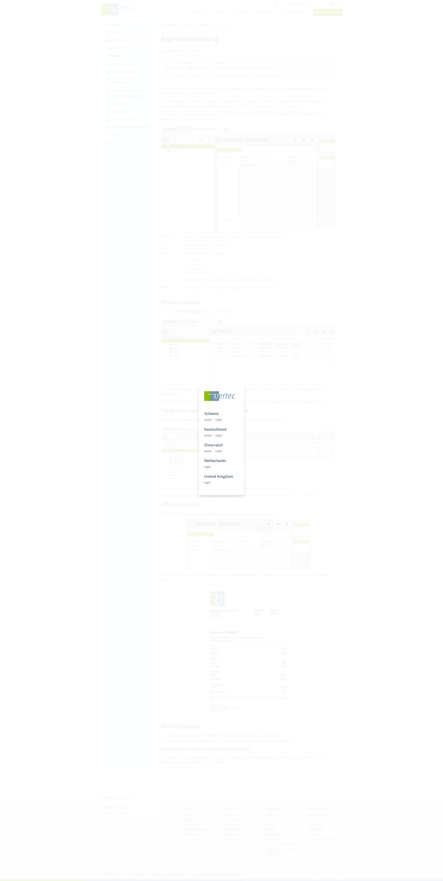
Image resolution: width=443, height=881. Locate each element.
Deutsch (208, 419)
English (218, 419)
